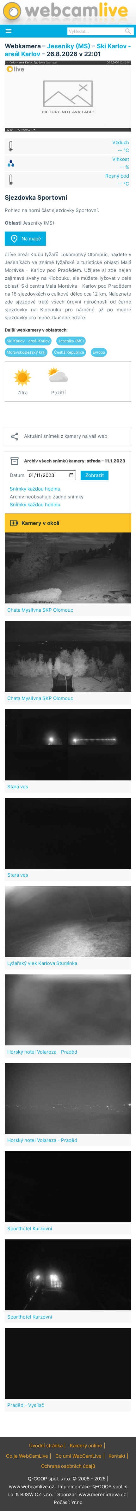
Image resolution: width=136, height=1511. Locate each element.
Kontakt (116, 1456)
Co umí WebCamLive (78, 1456)
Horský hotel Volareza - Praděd (42, 1052)
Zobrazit (94, 475)
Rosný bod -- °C (117, 180)
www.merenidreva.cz (102, 1494)
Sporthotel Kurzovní (29, 1229)
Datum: (18, 475)
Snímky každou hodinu (35, 489)
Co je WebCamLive (27, 1456)
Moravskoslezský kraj (26, 352)
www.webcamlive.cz (31, 1487)
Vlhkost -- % (120, 163)
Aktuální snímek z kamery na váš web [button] (58, 436)
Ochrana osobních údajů (68, 1466)
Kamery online (86, 1446)
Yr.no (77, 1502)
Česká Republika (69, 352)
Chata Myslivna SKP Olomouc (40, 610)
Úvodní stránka (46, 1446)
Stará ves (17, 787)
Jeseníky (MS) (68, 46)
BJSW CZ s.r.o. (36, 1494)
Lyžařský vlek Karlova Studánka (42, 963)
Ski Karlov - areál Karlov (28, 340)
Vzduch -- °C (120, 146)
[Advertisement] (68, 414)
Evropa (99, 352)
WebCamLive (65, 12)
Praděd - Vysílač (25, 1405)
